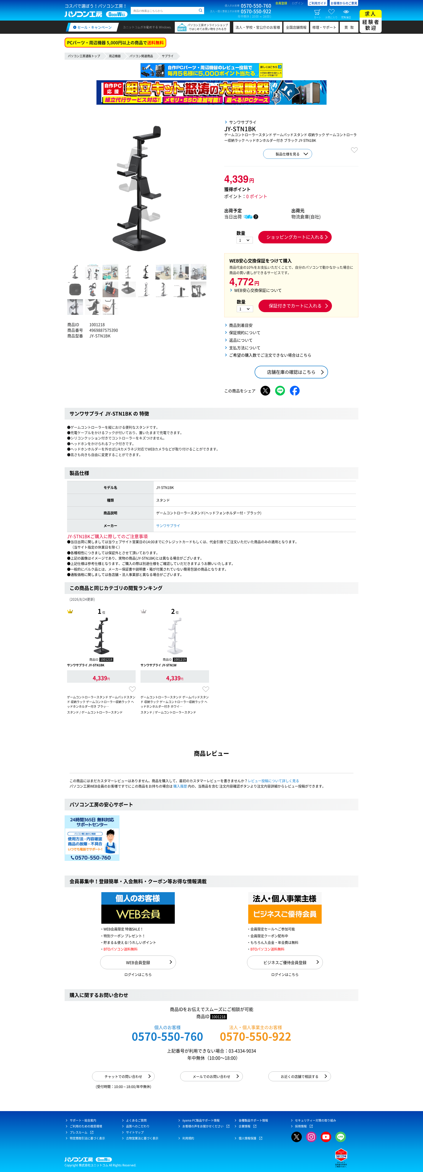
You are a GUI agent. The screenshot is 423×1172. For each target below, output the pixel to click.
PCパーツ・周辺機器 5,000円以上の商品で (115, 42)
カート (317, 17)
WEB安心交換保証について (258, 290)
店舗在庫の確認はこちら (291, 372)
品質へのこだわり (138, 1126)
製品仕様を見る (288, 153)
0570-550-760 (167, 1036)
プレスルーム (78, 1132)
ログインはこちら (138, 974)
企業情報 (244, 1126)
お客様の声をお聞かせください (202, 1126)
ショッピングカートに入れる (295, 237)
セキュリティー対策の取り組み (315, 1120)
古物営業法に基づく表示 (142, 1138)
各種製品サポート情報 (253, 1120)
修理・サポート (324, 27)
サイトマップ (135, 1132)
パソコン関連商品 (141, 56)
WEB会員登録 (138, 962)
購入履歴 (180, 786)
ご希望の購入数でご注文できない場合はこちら (270, 355)
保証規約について (244, 332)
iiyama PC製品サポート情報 (201, 1120)
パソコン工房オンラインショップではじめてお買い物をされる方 (208, 27)
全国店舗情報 (296, 27)
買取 (350, 27)
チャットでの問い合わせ (123, 1076)
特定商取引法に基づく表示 (87, 1138)
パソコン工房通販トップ (84, 56)
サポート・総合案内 (83, 1120)
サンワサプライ (168, 525)
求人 (371, 20)
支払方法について (244, 348)
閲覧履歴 (346, 17)
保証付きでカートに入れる (295, 305)
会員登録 (281, 3)
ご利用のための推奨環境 (86, 1126)
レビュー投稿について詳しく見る (273, 780)
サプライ (168, 56)
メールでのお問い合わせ (211, 1076)
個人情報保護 (247, 1138)
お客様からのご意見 (344, 3)
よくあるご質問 (136, 1120)
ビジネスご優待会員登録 (284, 962)
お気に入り (331, 17)
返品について (241, 340)
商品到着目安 (241, 325)
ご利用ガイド (317, 3)
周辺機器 (115, 56)
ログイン (298, 3)
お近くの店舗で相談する (299, 1076)
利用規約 (188, 1138)
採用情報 (301, 1126)
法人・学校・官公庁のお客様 (257, 27)
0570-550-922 (255, 1036)
